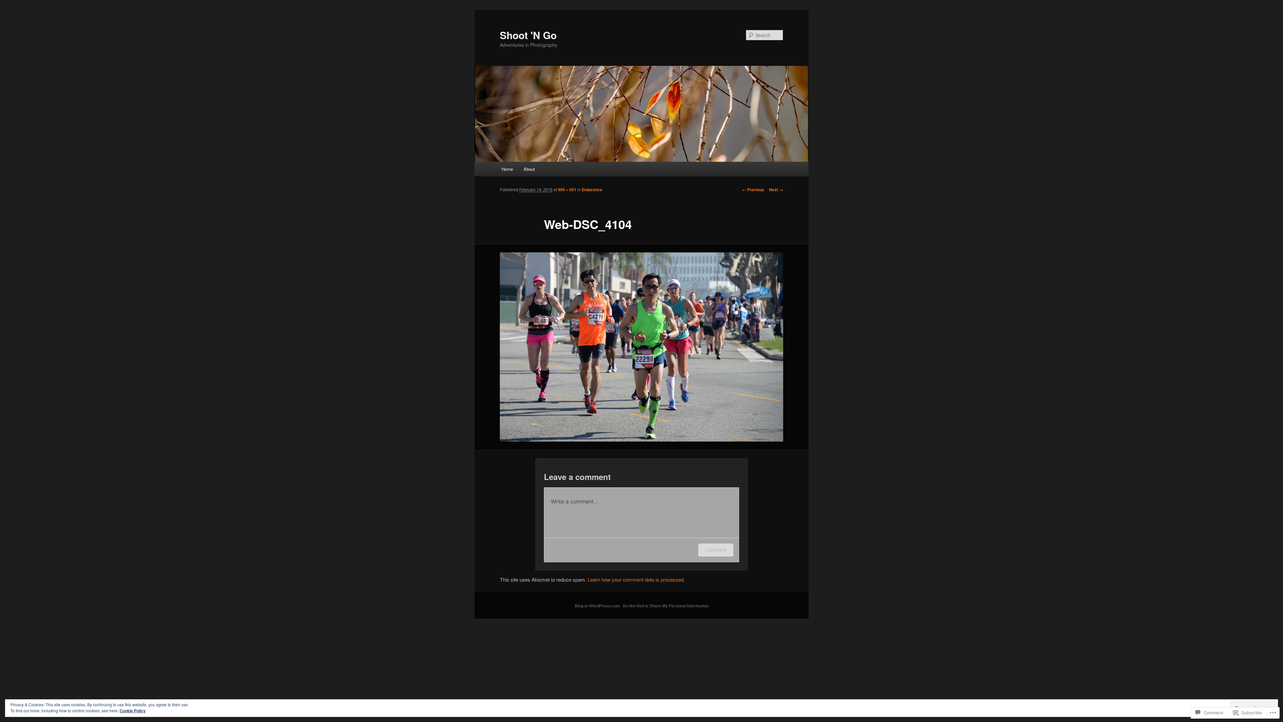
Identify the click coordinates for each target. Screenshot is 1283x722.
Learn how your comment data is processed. (636, 579)
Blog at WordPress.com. (598, 606)
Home (507, 169)
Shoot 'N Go (528, 35)
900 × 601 (567, 190)
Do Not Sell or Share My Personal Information (666, 606)
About (529, 169)
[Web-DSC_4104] (641, 347)
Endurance (592, 190)
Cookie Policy (133, 711)
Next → (776, 190)
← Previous (753, 190)
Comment (715, 550)
